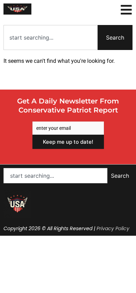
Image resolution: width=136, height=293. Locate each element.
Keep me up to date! (68, 142)
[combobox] (50, 37)
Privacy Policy (113, 228)
